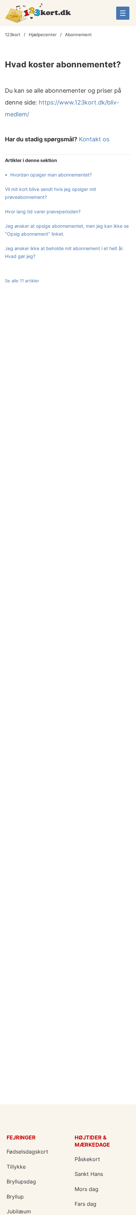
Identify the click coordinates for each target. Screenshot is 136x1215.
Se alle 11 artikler (22, 280)
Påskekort (87, 1159)
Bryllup (15, 1196)
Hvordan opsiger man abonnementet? (51, 174)
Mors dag (86, 1189)
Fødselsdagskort (27, 1151)
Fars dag (85, 1204)
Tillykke (16, 1166)
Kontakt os (94, 139)
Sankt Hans (89, 1174)
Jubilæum (19, 1211)
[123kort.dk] (38, 15)
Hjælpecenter (43, 34)
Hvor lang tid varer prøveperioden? (43, 211)
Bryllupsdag (21, 1181)
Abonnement (78, 34)
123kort (12, 34)
